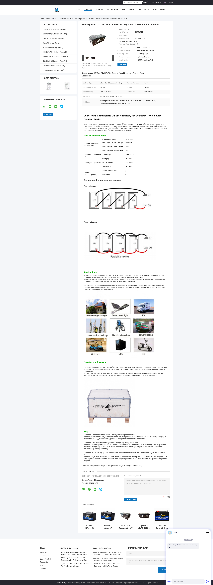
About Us (99, 9)
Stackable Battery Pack (52, 47)
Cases (162, 9)
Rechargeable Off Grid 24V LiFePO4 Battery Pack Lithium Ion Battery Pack (96, 65)
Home (78, 9)
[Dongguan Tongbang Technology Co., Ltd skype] (63, 106)
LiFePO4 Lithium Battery (52, 29)
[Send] (207, 581)
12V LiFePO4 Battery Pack (53, 52)
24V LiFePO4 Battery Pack (64, 19)
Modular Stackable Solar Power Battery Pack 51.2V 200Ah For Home (108, 559)
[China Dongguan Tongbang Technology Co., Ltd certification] (49, 86)
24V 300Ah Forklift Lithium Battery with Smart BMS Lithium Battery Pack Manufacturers (162, 527)
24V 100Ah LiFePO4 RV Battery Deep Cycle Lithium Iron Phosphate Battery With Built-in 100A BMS (89, 527)
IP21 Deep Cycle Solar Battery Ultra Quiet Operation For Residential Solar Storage (74, 559)
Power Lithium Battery (51, 70)
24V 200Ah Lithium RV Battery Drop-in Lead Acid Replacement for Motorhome (108, 527)
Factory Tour (112, 9)
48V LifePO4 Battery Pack (53, 61)
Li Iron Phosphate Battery (94, 466)
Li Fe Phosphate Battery (112, 466)
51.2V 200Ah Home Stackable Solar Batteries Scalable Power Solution (107, 565)
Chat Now (155, 2)
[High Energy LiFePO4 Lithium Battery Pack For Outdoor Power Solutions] (144, 516)
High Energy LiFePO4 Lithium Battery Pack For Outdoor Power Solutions (144, 527)
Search (145, 2)
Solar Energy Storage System (54, 34)
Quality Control (129, 9)
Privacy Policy (61, 583)
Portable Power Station (52, 66)
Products (88, 9)
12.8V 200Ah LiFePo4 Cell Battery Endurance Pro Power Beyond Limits (74, 553)
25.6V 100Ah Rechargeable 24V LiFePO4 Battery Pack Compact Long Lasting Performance (125, 527)
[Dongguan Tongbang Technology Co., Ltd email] (45, 106)
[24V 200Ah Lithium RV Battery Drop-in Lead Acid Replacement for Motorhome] (107, 516)
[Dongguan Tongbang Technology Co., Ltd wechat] (57, 106)
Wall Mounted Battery (51, 38)
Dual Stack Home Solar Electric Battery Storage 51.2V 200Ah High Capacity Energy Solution (108, 553)
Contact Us (144, 9)
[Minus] (207, 532)
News (155, 9)
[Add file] (169, 581)
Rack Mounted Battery (52, 43)
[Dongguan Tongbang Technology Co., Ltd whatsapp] (51, 106)
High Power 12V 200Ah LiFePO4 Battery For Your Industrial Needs (75, 565)
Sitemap (43, 568)
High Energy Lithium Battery (132, 466)
